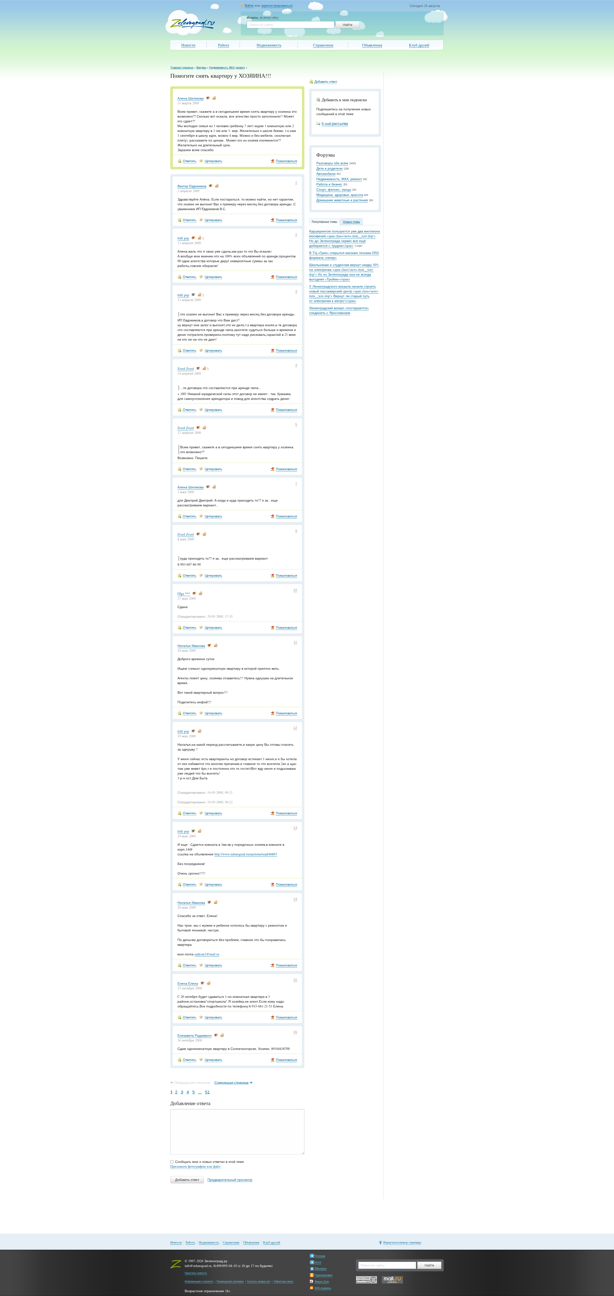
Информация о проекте (199, 1281)
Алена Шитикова (190, 98)
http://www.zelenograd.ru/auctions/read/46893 (245, 854)
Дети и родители (329, 168)
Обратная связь (283, 1281)
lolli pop (183, 238)
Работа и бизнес (329, 184)
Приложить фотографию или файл (195, 1166)
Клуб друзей (419, 44)
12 (295, 728)
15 (295, 980)
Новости (188, 44)
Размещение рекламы (230, 1281)
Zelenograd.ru (192, 23)
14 (295, 899)
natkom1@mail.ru (207, 954)
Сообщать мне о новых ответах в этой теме (209, 1161)
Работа (223, 44)
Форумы (201, 67)
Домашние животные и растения (342, 200)
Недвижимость (269, 44)
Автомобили (326, 173)
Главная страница (182, 67)
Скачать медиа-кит (258, 1281)
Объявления (372, 44)
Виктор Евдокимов (191, 186)
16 (295, 1032)
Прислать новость (196, 1273)
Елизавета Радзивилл (194, 1035)
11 (295, 642)
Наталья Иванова (191, 645)
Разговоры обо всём (332, 163)
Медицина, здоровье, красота (339, 194)
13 (295, 828)
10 (295, 590)
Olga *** (183, 593)
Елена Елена (187, 983)
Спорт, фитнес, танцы (333, 189)
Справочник (323, 44)
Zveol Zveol (185, 368)
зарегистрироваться (277, 5)
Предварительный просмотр (229, 1180)
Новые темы (351, 222)
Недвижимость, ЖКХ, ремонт (227, 67)
